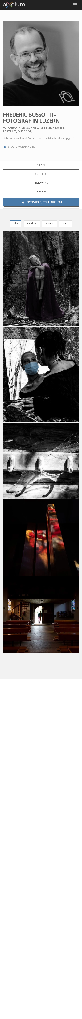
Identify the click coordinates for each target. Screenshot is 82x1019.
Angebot (41, 174)
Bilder (41, 165)
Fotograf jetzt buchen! (44, 202)
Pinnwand (41, 182)
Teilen (41, 191)
